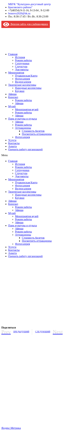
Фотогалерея (22, 78)
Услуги (12, 140)
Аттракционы (23, 127)
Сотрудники (22, 63)
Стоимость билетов (33, 131)
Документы (22, 69)
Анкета (12, 146)
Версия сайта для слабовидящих (28, 24)
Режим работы (23, 60)
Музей (12, 106)
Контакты (14, 143)
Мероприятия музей (26, 109)
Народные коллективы (28, 88)
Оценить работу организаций (25, 149)
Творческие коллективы (22, 84)
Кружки (19, 91)
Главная (12, 54)
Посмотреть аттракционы (37, 134)
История (20, 57)
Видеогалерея (23, 81)
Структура (21, 66)
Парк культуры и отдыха (22, 118)
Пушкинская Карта (26, 75)
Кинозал (13, 97)
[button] (32, 155)
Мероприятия (16, 72)
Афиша (12, 94)
